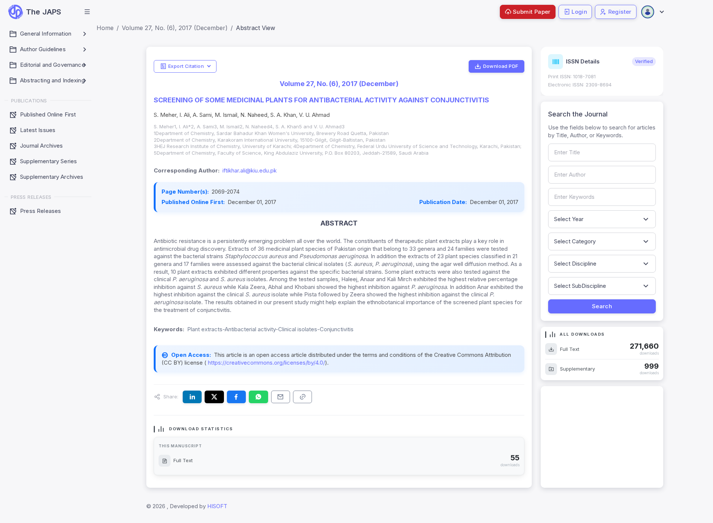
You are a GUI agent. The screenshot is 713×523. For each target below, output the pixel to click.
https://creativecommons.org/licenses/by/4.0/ (265, 362)
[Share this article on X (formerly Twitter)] (214, 397)
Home (105, 28)
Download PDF (500, 66)
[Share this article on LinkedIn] (192, 397)
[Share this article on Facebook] (236, 397)
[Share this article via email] (280, 397)
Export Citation (186, 66)
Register (620, 11)
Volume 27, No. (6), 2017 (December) (175, 28)
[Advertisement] (602, 437)
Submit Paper (532, 11)
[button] (87, 12)
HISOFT (217, 506)
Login (579, 11)
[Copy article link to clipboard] (302, 397)
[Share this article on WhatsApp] (258, 397)
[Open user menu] (652, 12)
